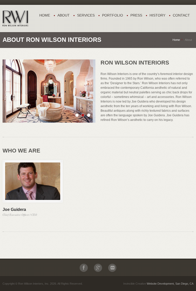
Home (44, 15)
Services (86, 15)
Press (136, 15)
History (157, 15)
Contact (181, 15)
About (63, 15)
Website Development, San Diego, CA (170, 283)
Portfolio (112, 15)
